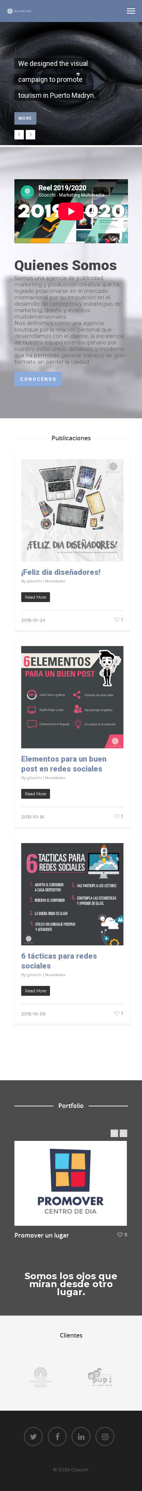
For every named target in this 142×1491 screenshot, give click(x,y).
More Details (73, 1177)
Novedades (55, 581)
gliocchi (34, 581)
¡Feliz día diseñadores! (60, 572)
